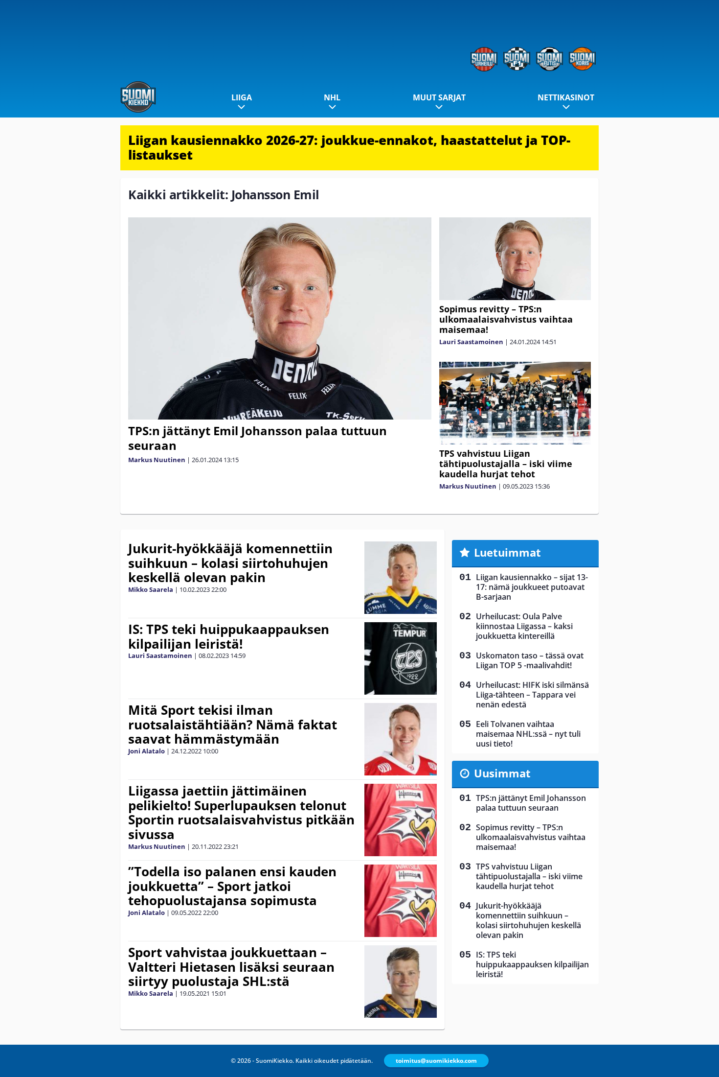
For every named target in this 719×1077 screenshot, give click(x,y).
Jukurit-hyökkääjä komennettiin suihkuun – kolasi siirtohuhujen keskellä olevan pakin (230, 562)
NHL (332, 97)
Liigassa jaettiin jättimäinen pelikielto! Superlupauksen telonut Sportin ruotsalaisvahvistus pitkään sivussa (241, 812)
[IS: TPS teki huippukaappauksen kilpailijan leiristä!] (400, 658)
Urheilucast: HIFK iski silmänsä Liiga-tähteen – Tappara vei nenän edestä (532, 694)
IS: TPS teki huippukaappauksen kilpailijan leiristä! (228, 636)
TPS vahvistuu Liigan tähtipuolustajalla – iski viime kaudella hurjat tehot (505, 463)
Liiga (241, 97)
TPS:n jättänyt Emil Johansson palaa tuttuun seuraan (257, 437)
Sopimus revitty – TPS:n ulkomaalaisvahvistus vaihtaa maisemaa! (506, 319)
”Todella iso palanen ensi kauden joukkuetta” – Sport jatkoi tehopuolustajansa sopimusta (232, 886)
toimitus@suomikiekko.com (436, 1060)
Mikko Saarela (150, 589)
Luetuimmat (507, 552)
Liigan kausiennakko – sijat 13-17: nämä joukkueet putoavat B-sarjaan (532, 587)
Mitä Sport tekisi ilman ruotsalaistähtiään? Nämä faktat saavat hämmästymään (232, 724)
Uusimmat (502, 773)
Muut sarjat (439, 97)
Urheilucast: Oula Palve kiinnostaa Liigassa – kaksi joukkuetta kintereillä (524, 626)
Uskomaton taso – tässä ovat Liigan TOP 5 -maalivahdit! (530, 660)
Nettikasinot (566, 97)
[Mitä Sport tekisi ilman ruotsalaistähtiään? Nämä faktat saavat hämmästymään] (400, 739)
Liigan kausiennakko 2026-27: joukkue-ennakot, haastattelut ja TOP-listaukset (349, 147)
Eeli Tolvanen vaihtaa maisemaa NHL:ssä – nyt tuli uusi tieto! (528, 734)
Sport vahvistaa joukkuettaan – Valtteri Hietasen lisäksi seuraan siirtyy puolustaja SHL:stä (231, 966)
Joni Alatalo (146, 751)
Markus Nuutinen (156, 459)
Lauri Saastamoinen (471, 341)
